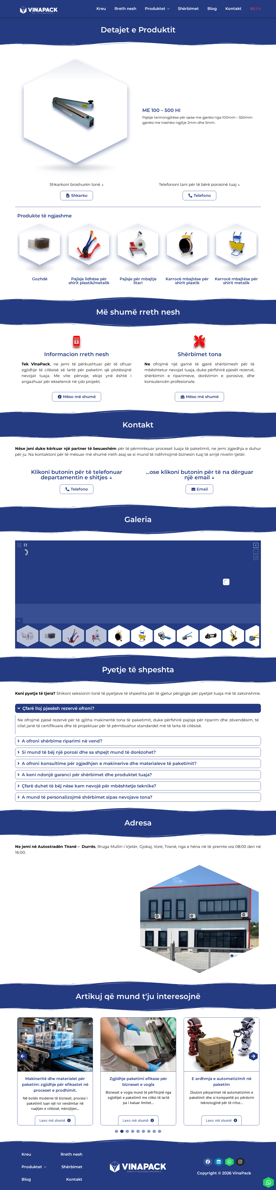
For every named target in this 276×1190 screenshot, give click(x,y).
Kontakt (233, 8)
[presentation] (22, 1056)
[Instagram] (240, 1161)
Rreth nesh (125, 8)
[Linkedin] (218, 1161)
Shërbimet (188, 8)
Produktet (155, 8)
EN (258, 8)
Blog (212, 8)
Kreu (101, 8)
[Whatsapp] (268, 1182)
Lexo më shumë (52, 1120)
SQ (252, 8)
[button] (116, 1131)
